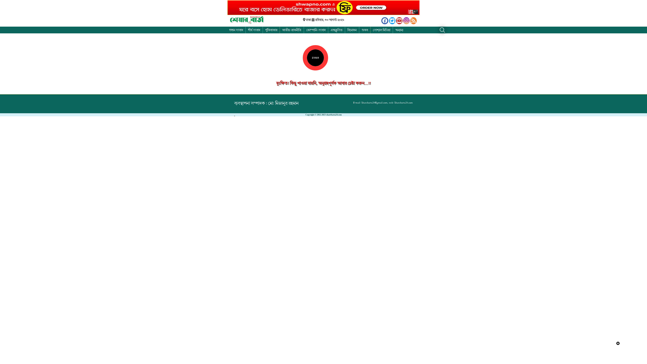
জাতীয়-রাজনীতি (291, 30)
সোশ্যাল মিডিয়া (381, 30)
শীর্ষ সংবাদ (254, 30)
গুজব (365, 30)
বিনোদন (352, 30)
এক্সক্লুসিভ (337, 30)
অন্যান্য (399, 30)
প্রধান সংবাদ (236, 30)
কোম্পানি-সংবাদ (316, 30)
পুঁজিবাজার (271, 30)
